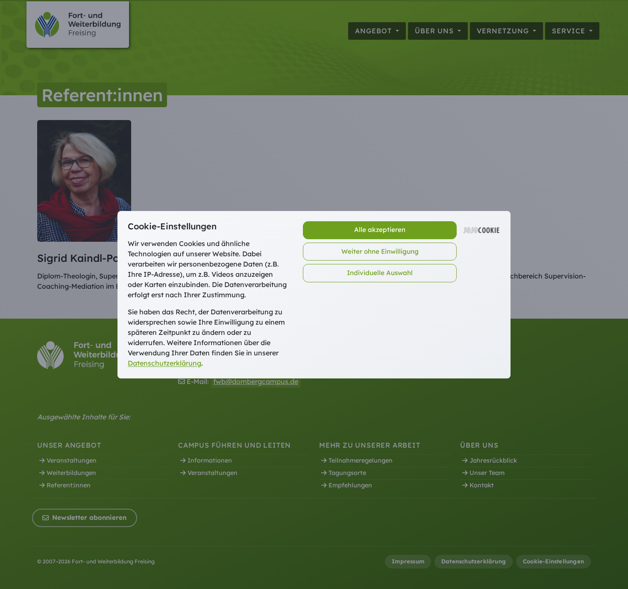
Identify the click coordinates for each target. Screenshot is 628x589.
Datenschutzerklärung (164, 363)
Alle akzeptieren (379, 230)
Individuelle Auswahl (380, 273)
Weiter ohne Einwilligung (380, 251)
